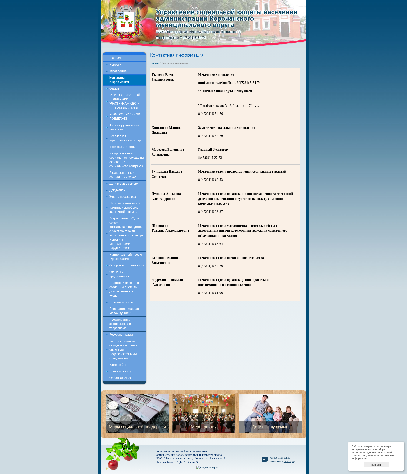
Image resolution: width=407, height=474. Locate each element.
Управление (118, 71)
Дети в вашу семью (123, 183)
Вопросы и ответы (122, 147)
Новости (115, 64)
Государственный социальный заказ (122, 175)
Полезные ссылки (122, 302)
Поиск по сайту (120, 371)
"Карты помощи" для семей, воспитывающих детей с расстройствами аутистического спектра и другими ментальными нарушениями (126, 233)
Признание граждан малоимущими (124, 311)
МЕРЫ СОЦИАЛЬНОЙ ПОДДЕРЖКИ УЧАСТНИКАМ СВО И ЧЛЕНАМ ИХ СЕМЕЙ (124, 102)
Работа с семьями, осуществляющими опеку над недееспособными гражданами (123, 350)
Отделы (114, 88)
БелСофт (289, 461)
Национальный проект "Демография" (125, 257)
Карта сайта (118, 365)
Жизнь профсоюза (122, 197)
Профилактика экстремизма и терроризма (120, 324)
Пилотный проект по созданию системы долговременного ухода (124, 289)
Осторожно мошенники (126, 265)
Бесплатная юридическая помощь (125, 138)
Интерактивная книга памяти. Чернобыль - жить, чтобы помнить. (125, 208)
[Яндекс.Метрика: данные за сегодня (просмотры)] (208, 467)
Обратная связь (120, 378)
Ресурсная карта (121, 335)
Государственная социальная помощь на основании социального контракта (126, 160)
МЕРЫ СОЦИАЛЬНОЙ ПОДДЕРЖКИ (124, 117)
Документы (117, 190)
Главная (115, 58)
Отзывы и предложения (119, 274)
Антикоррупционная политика (124, 127)
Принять (376, 464)
